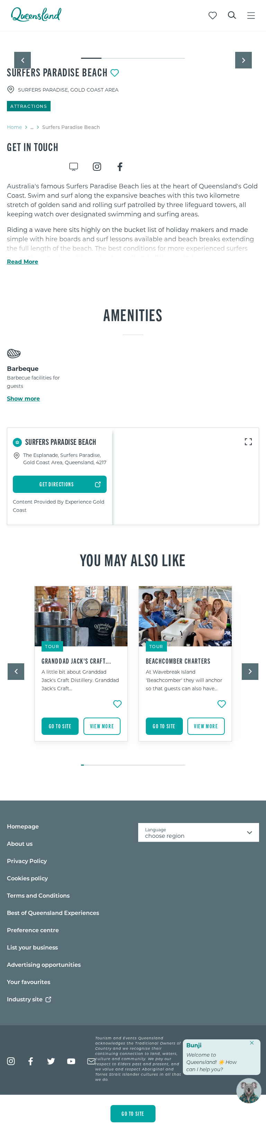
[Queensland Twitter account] (51, 1061)
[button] (22, 60)
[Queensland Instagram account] (11, 1061)
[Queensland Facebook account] (31, 1061)
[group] (81, 672)
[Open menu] (251, 15)
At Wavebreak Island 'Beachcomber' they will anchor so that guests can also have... (184, 680)
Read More (22, 262)
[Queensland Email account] (91, 1061)
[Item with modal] (133, 45)
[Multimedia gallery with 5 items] (133, 52)
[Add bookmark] (114, 73)
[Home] (36, 19)
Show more (23, 398)
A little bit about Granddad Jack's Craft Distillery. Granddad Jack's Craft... (80, 680)
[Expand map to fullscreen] (248, 442)
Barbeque (22, 368)
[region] (133, 248)
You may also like (133, 559)
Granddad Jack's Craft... (76, 660)
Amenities (132, 314)
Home (14, 127)
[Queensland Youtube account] (71, 1061)
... (32, 127)
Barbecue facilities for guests (33, 381)
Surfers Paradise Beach (57, 71)
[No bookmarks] (213, 15)
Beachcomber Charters (178, 660)
